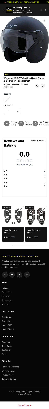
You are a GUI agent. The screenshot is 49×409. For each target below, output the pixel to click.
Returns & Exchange (10, 367)
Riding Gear (7, 292)
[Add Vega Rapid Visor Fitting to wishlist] (44, 209)
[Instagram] (5, 274)
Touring (5, 304)
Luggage (5, 296)
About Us (6, 342)
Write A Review (38, 140)
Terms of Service (9, 379)
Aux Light (6, 321)
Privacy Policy (7, 375)
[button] (37, 86)
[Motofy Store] (9, 10)
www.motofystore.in (24, 394)
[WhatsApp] (27, 274)
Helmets (5, 288)
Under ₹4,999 (8, 329)
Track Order (7, 346)
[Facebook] (19, 274)
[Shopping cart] (46, 10)
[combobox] (12, 111)
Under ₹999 (7, 325)
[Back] (3, 10)
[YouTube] (12, 274)
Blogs (4, 354)
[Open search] (41, 10)
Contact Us (6, 350)
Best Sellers (7, 317)
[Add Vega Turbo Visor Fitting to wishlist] (21, 209)
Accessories (7, 300)
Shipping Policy (8, 371)
